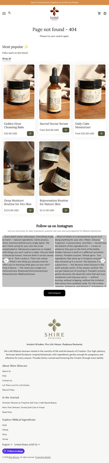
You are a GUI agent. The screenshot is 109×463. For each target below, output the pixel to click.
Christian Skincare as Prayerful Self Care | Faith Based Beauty (29, 402)
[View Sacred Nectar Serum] (54, 92)
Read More (7, 412)
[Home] (54, 13)
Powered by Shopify (43, 457)
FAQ (4, 376)
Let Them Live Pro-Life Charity (15, 385)
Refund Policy (8, 390)
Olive (4, 434)
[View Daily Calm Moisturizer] (90, 92)
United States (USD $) (27, 444)
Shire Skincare (14, 457)
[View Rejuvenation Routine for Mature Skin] (54, 168)
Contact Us (7, 380)
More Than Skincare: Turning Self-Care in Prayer (23, 407)
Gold (4, 425)
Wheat (5, 429)
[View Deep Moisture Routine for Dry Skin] (19, 168)
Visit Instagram (56, 294)
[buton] (7, 444)
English (7, 444)
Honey (5, 439)
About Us (6, 371)
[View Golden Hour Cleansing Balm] (19, 92)
